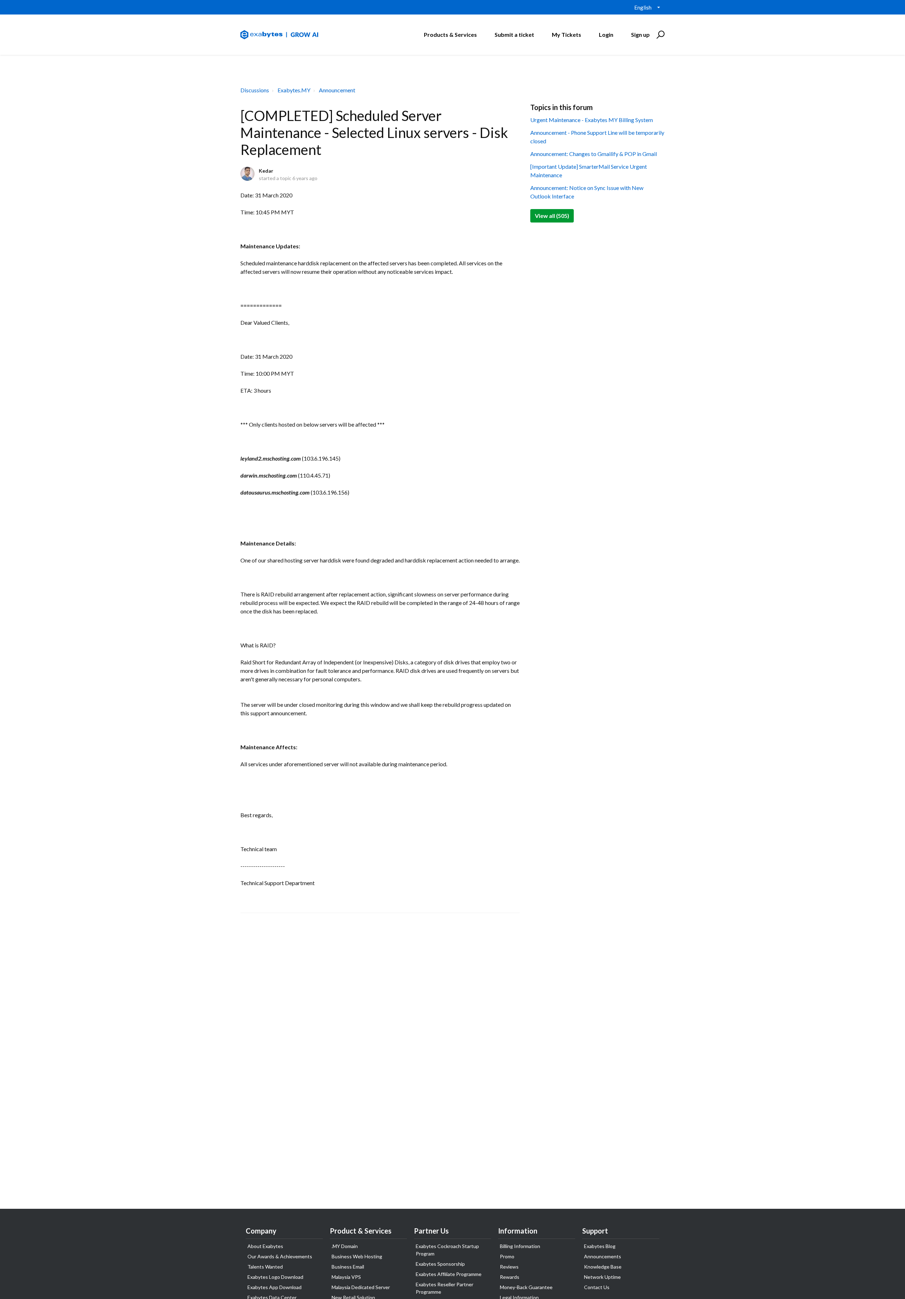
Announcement (337, 90)
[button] (659, 34)
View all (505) (552, 215)
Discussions (254, 90)
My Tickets (566, 34)
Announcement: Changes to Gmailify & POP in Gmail (593, 153)
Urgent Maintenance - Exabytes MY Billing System (591, 119)
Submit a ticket (514, 34)
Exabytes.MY (294, 90)
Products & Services (450, 34)
